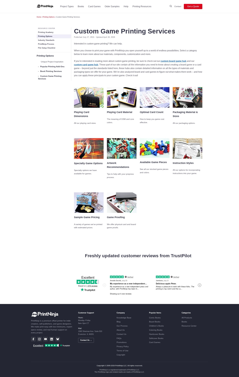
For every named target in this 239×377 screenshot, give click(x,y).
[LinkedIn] (51, 339)
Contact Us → (86, 340)
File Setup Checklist (46, 48)
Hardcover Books (156, 334)
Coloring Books (155, 330)
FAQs (119, 338)
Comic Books (155, 318)
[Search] (171, 6)
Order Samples (112, 6)
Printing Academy (45, 32)
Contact (177, 6)
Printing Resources (142, 6)
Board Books (154, 322)
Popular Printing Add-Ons (51, 66)
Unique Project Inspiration (52, 62)
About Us (121, 330)
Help (126, 6)
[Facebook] (33, 339)
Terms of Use (122, 351)
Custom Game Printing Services (50, 77)
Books (81, 6)
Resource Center (189, 326)
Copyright (121, 355)
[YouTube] (45, 339)
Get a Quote (193, 6)
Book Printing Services (50, 71)
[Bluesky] (57, 339)
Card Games (94, 6)
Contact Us (121, 334)
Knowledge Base (124, 318)
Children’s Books (156, 326)
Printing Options (49, 17)
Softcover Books (156, 338)
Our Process (122, 326)
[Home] (45, 6)
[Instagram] (39, 339)
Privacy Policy (123, 346)
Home (39, 17)
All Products (187, 318)
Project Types (67, 6)
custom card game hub (86, 64)
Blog (118, 322)
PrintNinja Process (46, 44)
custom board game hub (173, 61)
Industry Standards (46, 40)
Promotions (122, 342)
